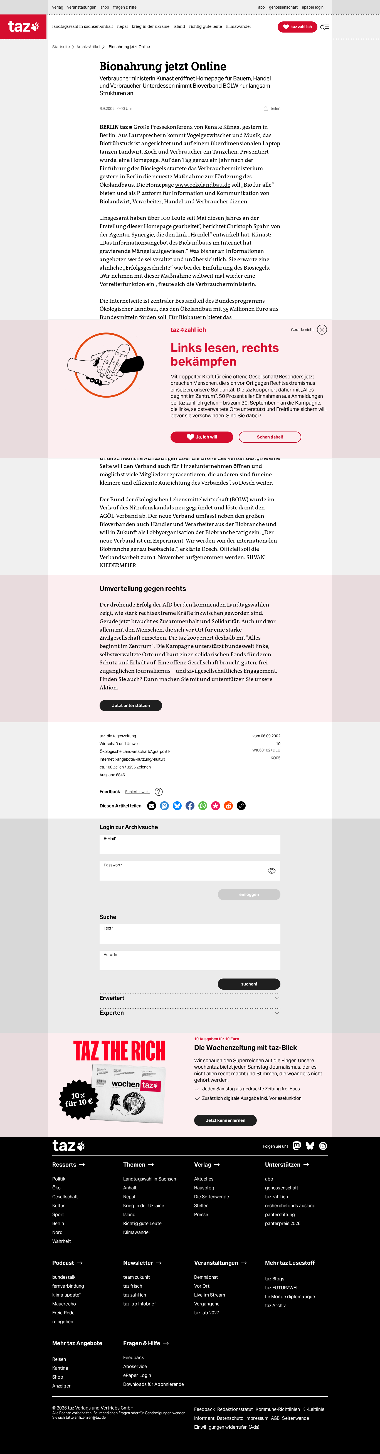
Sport (58, 1215)
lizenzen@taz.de (92, 1417)
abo (269, 1179)
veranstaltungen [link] (81, 7)
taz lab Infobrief (139, 1304)
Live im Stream (209, 1295)
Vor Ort (201, 1286)
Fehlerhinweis (137, 791)
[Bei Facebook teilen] (190, 805)
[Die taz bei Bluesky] (310, 1148)
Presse (201, 1215)
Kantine (60, 1368)
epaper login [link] (313, 7)
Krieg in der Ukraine (143, 1206)
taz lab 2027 (206, 1313)
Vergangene (206, 1304)
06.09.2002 (270, 735)
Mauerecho (64, 1304)
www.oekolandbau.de (202, 184)
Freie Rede (63, 1313)
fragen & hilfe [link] (125, 7)
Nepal (129, 1197)
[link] (84, 27)
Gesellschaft (65, 1197)
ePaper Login (137, 1375)
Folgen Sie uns (275, 1146)
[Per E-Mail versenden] (151, 805)
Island (129, 1215)
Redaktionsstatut (235, 1409)
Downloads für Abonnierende (153, 1384)
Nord (57, 1232)
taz (69, 1146)
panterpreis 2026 (283, 1223)
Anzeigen (61, 1386)
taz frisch (132, 1286)
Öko (56, 1188)
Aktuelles (203, 1179)
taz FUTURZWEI (281, 1288)
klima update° (66, 1295)
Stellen (201, 1206)
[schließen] (322, 329)
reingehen (62, 1322)
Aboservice (135, 1366)
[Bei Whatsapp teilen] (202, 805)
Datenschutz (230, 1418)
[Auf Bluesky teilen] (177, 805)
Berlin (58, 1223)
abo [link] (261, 7)
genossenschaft (281, 1188)
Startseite (61, 47)
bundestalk (63, 1277)
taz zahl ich (276, 1197)
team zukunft (136, 1277)
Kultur (58, 1206)
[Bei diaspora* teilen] (215, 805)
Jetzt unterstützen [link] (131, 705)
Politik (58, 1179)
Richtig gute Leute (142, 1223)
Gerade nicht (302, 329)
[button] (324, 27)
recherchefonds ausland (290, 1206)
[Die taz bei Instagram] (323, 1148)
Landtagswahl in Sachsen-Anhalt (150, 1183)
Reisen (59, 1359)
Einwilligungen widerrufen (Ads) (226, 1427)
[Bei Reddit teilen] (228, 805)
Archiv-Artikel (88, 47)
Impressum (257, 1418)
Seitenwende (295, 1418)
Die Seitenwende (211, 1197)
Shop (57, 1377)
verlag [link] (57, 7)
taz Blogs (274, 1279)
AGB (276, 1418)
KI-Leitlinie (313, 1409)
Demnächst (206, 1277)
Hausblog (204, 1188)
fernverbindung (68, 1286)
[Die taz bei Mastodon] (297, 1148)
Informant (205, 1418)
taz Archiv (275, 1305)
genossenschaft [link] (283, 7)
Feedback (133, 1358)
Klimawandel (136, 1232)
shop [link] (104, 7)
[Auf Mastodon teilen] (164, 805)
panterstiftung (280, 1215)
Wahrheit (61, 1241)
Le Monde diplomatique (290, 1297)
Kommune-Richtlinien (278, 1409)
